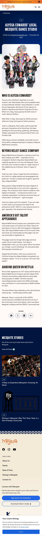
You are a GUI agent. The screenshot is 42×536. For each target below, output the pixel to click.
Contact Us (6, 480)
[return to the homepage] (10, 442)
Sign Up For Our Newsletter (21, 498)
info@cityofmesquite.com (18, 35)
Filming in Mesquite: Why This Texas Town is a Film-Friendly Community (20, 419)
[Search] (35, 7)
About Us (6, 461)
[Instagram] (9, 449)
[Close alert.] (39, 2)
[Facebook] (3, 449)
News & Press (7, 470)
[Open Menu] (39, 7)
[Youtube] (14, 449)
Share (30, 315)
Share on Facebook (11, 315)
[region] (21, 525)
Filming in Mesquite (9, 475)
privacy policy (25, 527)
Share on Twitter (17, 315)
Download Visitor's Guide (20, 504)
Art (21, 20)
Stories (5, 465)
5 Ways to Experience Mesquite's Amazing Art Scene (20, 384)
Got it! (21, 532)
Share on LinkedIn (24, 315)
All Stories (7, 13)
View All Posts (7, 349)
